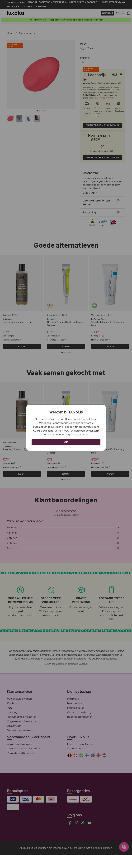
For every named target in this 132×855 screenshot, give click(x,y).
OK (66, 442)
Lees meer (81, 434)
